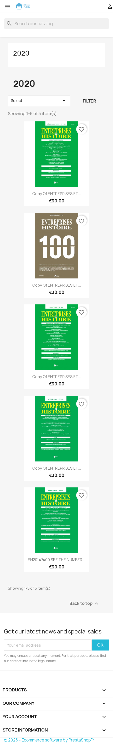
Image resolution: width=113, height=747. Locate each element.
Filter (89, 101)
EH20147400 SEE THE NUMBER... (56, 559)
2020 (21, 53)
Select (39, 101)
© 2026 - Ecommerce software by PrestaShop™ (49, 740)
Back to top (84, 603)
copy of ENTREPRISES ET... (56, 193)
